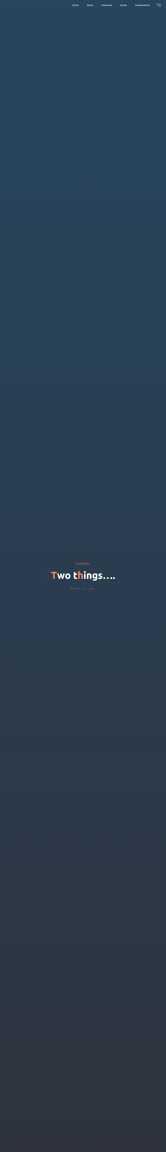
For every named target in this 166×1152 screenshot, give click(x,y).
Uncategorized (82, 563)
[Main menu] (158, 5)
